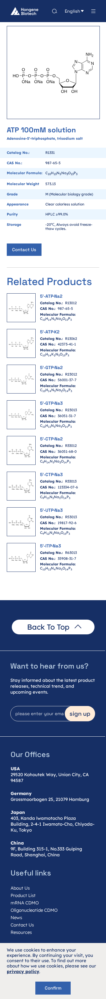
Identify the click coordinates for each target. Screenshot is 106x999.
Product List (23, 895)
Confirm (53, 988)
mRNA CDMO (25, 903)
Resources (21, 932)
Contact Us (24, 249)
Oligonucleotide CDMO (34, 910)
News (16, 917)
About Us (20, 888)
